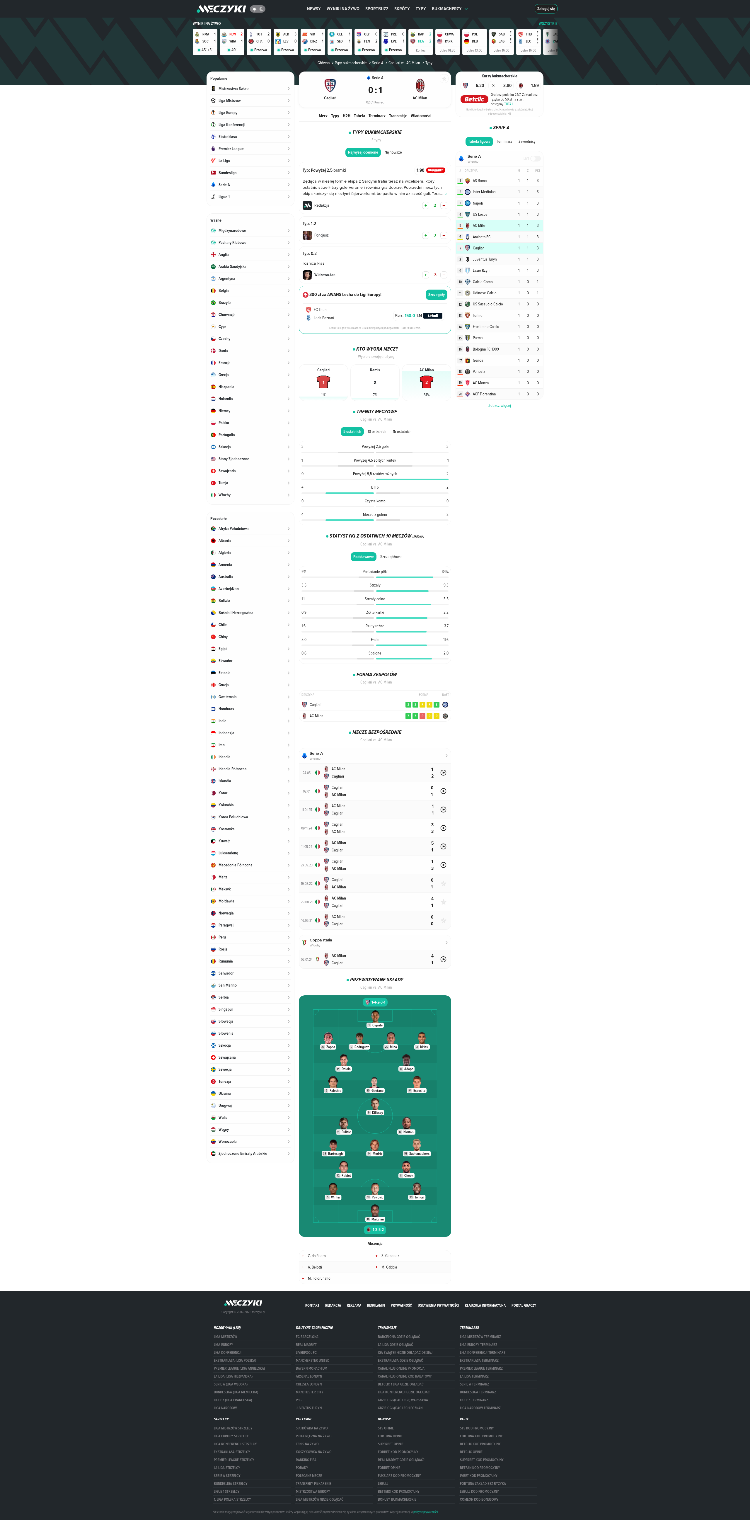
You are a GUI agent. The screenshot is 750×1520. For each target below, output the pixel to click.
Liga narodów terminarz (480, 1408)
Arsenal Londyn (309, 1376)
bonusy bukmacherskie (397, 1499)
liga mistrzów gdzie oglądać (319, 1499)
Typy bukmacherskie (351, 63)
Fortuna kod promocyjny (481, 1436)
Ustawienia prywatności (438, 1305)
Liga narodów (225, 1408)
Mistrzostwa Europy (313, 1491)
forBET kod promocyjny (398, 1452)
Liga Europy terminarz (478, 1344)
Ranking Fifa (306, 1460)
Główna (324, 63)
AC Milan (316, 716)
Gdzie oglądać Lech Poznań (400, 1408)
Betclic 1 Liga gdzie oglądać (401, 1384)
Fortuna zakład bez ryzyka (483, 1483)
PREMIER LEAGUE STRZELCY (234, 1460)
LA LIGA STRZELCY (227, 1467)
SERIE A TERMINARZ (474, 1384)
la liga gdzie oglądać (395, 1344)
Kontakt (312, 1305)
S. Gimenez (390, 1256)
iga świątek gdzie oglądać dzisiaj (405, 1352)
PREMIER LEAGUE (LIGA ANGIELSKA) (239, 1368)
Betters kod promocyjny (399, 1491)
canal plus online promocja (401, 1368)
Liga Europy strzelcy (231, 1436)
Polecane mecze (309, 1475)
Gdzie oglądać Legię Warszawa (403, 1400)
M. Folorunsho (319, 1278)
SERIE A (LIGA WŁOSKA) (231, 1384)
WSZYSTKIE (548, 23)
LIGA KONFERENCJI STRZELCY (235, 1444)
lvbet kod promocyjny (478, 1475)
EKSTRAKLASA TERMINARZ (479, 1360)
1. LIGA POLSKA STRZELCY (232, 1499)
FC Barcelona (307, 1336)
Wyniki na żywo (343, 8)
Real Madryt (306, 1344)
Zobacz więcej (499, 405)
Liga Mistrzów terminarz (480, 1336)
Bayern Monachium (311, 1368)
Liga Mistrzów (225, 1336)
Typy (421, 8)
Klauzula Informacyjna (485, 1305)
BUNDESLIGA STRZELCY (231, 1483)
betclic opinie (471, 1452)
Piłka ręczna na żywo (314, 1436)
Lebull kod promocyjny (479, 1491)
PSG (298, 1400)
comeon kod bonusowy (479, 1499)
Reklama (354, 1305)
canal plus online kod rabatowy (405, 1376)
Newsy (314, 8)
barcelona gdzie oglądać (399, 1336)
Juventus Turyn (309, 1408)
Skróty (402, 8)
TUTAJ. (509, 103)
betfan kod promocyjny (480, 1467)
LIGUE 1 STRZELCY (227, 1491)
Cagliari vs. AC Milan (404, 63)
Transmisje (398, 116)
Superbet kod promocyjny (482, 1460)
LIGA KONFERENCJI (227, 1352)
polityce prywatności (425, 1511)
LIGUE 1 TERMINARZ (474, 1400)
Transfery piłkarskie (313, 1483)
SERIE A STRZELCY (227, 1475)
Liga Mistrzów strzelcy (233, 1428)
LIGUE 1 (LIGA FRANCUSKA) (233, 1400)
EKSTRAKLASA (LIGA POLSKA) (235, 1360)
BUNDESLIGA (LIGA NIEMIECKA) (236, 1392)
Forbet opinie (389, 1467)
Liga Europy (223, 1344)
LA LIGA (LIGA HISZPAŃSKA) (233, 1376)
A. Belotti (315, 1267)
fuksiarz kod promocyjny (399, 1475)
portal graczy (524, 1305)
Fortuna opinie (390, 1436)
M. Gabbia (389, 1267)
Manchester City (309, 1392)
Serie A (377, 63)
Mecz (323, 116)
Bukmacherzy (447, 8)
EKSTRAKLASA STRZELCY (232, 1452)
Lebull (383, 1483)
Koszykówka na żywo (314, 1452)
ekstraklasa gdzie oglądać (400, 1360)
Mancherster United (312, 1360)
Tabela (359, 116)
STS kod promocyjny (477, 1428)
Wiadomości (421, 116)
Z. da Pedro (317, 1256)
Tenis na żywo (307, 1444)
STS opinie (386, 1428)
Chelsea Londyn (309, 1384)
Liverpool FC (306, 1352)
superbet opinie (390, 1444)
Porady (302, 1467)
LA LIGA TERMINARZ (474, 1376)
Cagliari (315, 705)
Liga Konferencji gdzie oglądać (404, 1392)
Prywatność (401, 1305)
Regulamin (376, 1305)
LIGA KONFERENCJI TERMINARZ (482, 1352)
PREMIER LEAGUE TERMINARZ (481, 1368)
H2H (346, 116)
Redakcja (333, 1305)
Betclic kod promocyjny (480, 1444)
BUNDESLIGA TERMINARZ (478, 1392)
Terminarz (377, 116)
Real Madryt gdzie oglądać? (401, 1460)
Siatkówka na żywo (312, 1428)
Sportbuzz (376, 8)
